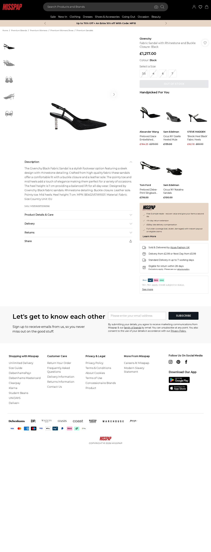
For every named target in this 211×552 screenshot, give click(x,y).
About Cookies (95, 373)
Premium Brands (19, 30)
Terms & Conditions (98, 368)
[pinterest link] (178, 362)
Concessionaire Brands (101, 383)
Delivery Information (60, 376)
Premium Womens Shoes (61, 30)
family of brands (132, 327)
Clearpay (14, 383)
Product (91, 388)
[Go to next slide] (113, 94)
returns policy (183, 269)
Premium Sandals (85, 30)
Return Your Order (59, 363)
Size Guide (15, 368)
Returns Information (60, 381)
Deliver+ (14, 403)
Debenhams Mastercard (25, 378)
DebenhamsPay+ (20, 373)
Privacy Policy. (178, 331)
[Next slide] (166, 23)
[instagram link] (170, 362)
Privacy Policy (94, 363)
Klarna (13, 388)
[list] (78, 94)
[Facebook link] (186, 362)
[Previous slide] (45, 23)
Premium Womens (38, 30)
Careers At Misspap (136, 363)
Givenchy (145, 38)
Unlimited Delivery (21, 363)
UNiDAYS (14, 398)
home (5, 30)
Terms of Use (94, 378)
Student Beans (18, 393)
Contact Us (54, 386)
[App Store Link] (179, 384)
